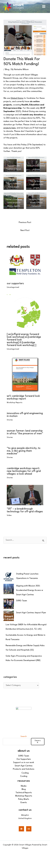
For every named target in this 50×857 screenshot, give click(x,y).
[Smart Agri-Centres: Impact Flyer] (8, 616)
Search (24, 736)
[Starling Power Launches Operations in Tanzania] (8, 577)
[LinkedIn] (21, 828)
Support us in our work (23, 763)
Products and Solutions (23, 769)
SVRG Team (21, 601)
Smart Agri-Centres (23, 766)
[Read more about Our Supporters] (25, 266)
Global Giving (17, 98)
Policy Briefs (23, 799)
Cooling (25, 773)
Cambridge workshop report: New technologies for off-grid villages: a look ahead (24, 471)
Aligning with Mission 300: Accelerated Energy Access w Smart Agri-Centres (29, 590)
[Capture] (25, 37)
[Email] (28, 828)
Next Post (24, 230)
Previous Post (25, 222)
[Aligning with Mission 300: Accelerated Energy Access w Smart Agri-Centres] (8, 589)
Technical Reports (24, 793)
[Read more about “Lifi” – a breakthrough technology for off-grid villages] (25, 495)
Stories (10, 420)
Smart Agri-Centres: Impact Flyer (31, 613)
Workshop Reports (14, 402)
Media (23, 786)
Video (9, 515)
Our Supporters (15, 283)
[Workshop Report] (25, 374)
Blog (7, 70)
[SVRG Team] (8, 604)
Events (24, 803)
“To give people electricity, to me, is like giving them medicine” (23, 451)
